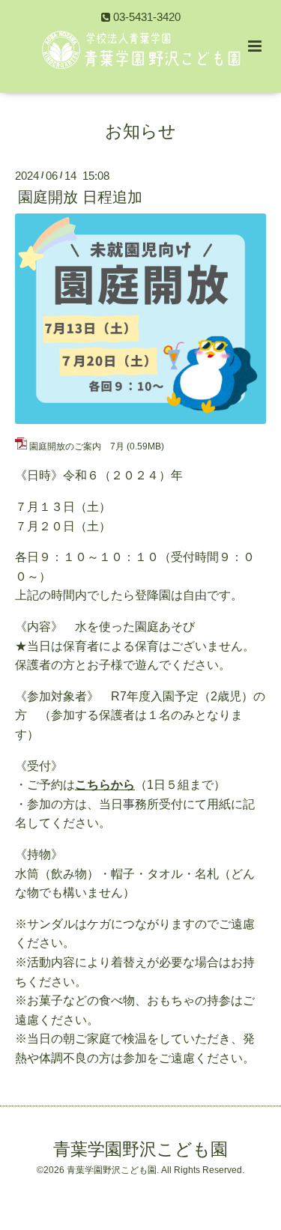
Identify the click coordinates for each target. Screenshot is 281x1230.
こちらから (105, 784)
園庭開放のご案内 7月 (76, 446)
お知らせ (140, 130)
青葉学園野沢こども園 (140, 1149)
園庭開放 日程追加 (80, 197)
